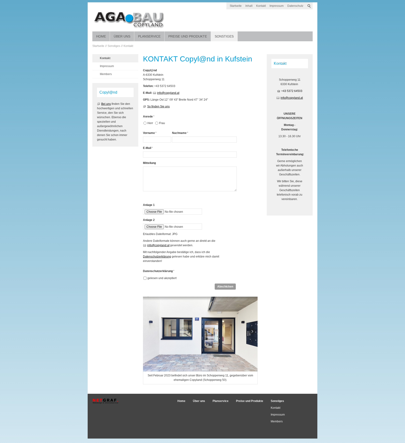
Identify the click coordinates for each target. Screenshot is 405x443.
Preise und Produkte (187, 36)
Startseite (236, 6)
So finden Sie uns (158, 106)
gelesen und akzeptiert (161, 278)
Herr (150, 123)
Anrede (148, 116)
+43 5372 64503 (291, 91)
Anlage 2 (149, 220)
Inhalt (248, 6)
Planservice (149, 36)
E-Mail (148, 148)
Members (106, 74)
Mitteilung (149, 163)
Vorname (150, 133)
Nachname (180, 133)
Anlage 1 (149, 205)
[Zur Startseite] (129, 19)
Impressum (277, 6)
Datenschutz (295, 6)
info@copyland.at (168, 93)
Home (101, 36)
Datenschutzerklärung (157, 256)
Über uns (122, 36)
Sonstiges (224, 36)
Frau (162, 123)
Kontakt (261, 6)
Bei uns (106, 104)
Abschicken (225, 286)
